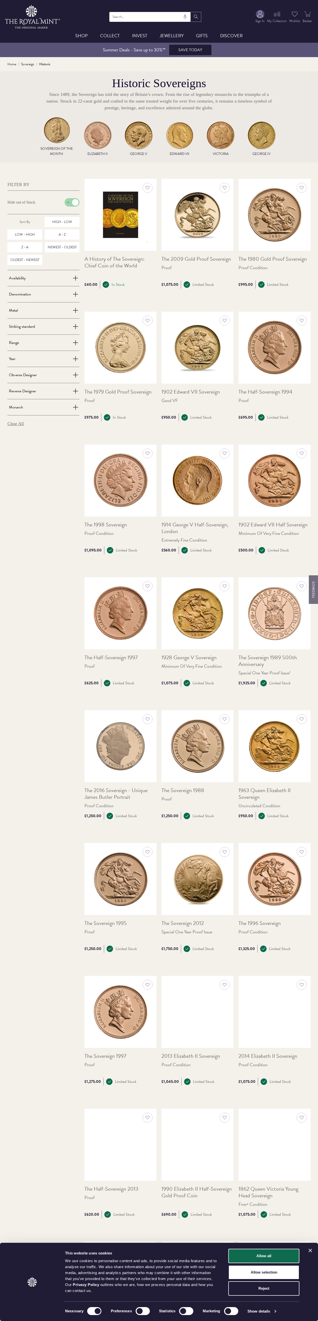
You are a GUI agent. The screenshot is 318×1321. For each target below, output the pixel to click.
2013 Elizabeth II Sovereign (190, 1056)
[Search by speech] (185, 17)
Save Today (190, 50)
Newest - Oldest (62, 247)
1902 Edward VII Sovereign (190, 392)
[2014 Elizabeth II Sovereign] (274, 1012)
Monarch (16, 407)
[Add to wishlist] (148, 188)
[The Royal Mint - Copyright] (33, 16)
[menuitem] (260, 17)
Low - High (25, 234)
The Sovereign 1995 (105, 923)
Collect (110, 35)
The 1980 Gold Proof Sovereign (272, 259)
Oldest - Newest (25, 259)
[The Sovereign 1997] (120, 1012)
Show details (258, 1311)
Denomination (20, 294)
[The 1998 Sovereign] (120, 480)
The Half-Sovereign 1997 (111, 657)
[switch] (143, 1311)
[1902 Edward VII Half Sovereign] (274, 480)
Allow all (263, 1256)
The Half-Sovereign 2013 (111, 1189)
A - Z (62, 234)
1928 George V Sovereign (189, 657)
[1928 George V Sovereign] (197, 613)
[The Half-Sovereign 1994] (274, 348)
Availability (17, 278)
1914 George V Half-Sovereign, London (194, 528)
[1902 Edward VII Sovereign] (197, 348)
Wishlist (294, 21)
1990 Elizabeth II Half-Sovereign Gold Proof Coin (196, 1192)
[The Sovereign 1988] (197, 746)
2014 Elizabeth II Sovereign (267, 1056)
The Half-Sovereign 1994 (265, 392)
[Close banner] (310, 1250)
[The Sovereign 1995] (120, 879)
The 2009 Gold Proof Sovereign (196, 259)
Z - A (24, 247)
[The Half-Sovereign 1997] (120, 613)
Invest (139, 35)
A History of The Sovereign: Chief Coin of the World (114, 262)
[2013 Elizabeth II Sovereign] (197, 1012)
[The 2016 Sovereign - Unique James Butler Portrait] (120, 746)
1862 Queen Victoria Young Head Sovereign (268, 1192)
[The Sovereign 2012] (197, 879)
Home (11, 64)
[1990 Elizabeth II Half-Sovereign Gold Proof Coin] (197, 1145)
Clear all (15, 423)
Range (14, 343)
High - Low (62, 221)
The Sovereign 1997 (105, 1056)
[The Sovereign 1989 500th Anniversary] (274, 613)
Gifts (202, 35)
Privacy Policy (86, 1285)
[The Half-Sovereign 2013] (120, 1145)
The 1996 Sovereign (259, 923)
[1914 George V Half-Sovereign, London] (197, 480)
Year (12, 359)
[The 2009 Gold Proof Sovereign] (197, 215)
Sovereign (27, 64)
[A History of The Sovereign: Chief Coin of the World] (120, 215)
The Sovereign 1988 (182, 790)
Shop (81, 35)
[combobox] (150, 17)
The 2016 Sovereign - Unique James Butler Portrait (116, 794)
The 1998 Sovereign (105, 524)
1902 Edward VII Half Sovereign (273, 524)
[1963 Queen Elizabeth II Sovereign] (274, 746)
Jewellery (172, 35)
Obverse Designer (23, 375)
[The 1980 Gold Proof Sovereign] (274, 215)
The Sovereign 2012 (182, 923)
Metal (13, 310)
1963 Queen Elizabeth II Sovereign (264, 794)
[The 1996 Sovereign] (274, 879)
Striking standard (22, 327)
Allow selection (264, 1272)
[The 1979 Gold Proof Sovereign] (120, 348)
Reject (263, 1288)
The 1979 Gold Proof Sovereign (118, 392)
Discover (231, 35)
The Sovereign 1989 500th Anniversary (267, 661)
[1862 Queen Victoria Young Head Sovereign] (274, 1145)
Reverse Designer (22, 391)
